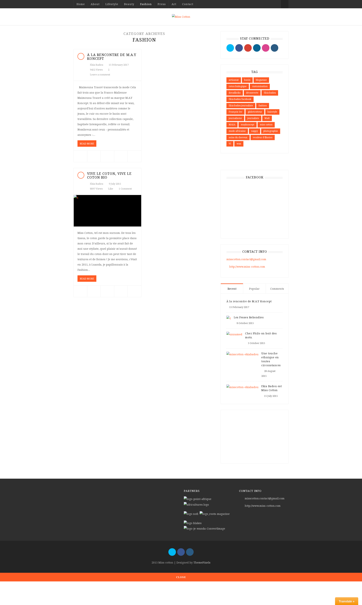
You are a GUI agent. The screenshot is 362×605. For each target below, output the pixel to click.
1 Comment (125, 188)
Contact (187, 4)
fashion (262, 105)
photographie (270, 131)
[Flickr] (265, 48)
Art (174, 4)
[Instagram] (274, 48)
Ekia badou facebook (240, 99)
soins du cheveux (238, 137)
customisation (260, 86)
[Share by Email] (134, 156)
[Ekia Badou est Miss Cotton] (242, 386)
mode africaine (237, 131)
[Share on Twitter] (94, 156)
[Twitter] (230, 48)
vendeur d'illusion (262, 137)
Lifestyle (111, 4)
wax (239, 143)
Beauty (129, 4)
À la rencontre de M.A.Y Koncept (111, 56)
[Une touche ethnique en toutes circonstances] (242, 354)
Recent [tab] (232, 288)
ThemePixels (201, 562)
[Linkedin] (257, 48)
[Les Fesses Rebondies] (228, 318)
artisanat (234, 79)
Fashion (146, 4)
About (95, 4)
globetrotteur (255, 111)
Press (162, 4)
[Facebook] (239, 48)
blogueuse (261, 79)
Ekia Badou (96, 64)
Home (81, 4)
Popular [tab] (254, 288)
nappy (254, 131)
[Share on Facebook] (80, 156)
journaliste (253, 118)
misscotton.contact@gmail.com (246, 259)
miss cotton (266, 124)
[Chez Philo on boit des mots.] (234, 334)
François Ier (235, 111)
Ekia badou (270, 92)
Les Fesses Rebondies (249, 317)
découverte (252, 92)
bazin (247, 79)
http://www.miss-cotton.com (247, 266)
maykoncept (247, 124)
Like (110, 188)
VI (230, 143)
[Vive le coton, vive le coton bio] (107, 211)
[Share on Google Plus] (107, 156)
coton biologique (238, 86)
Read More (87, 143)
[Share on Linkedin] (121, 156)
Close (181, 577)
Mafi (267, 118)
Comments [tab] (277, 288)
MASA (232, 124)
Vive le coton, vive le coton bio (109, 175)
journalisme (235, 118)
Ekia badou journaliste (241, 105)
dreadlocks (235, 92)
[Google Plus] (248, 48)
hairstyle (272, 111)
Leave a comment (100, 74)
